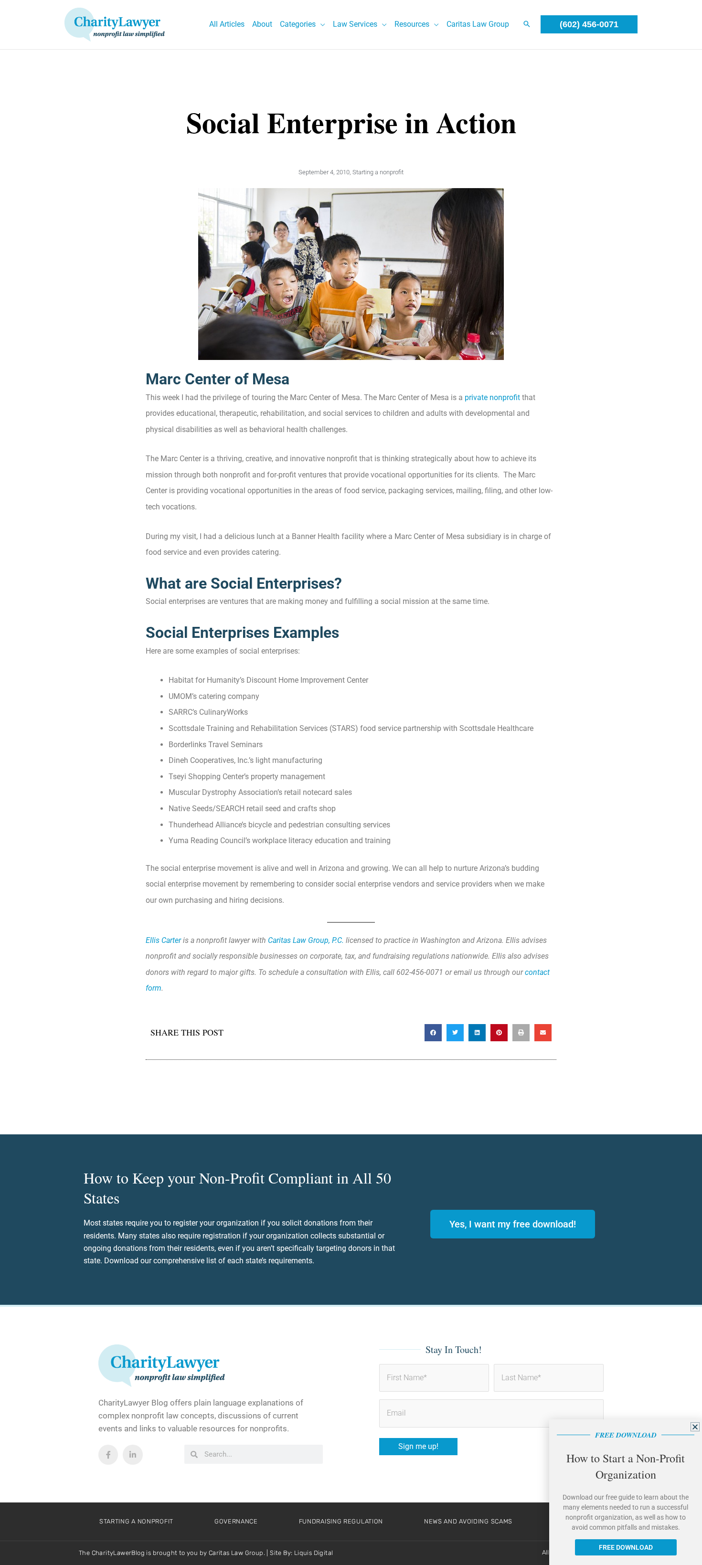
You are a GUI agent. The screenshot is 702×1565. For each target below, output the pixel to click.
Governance (236, 1521)
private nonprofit (492, 397)
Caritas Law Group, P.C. (306, 940)
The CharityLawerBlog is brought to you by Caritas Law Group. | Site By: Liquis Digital (206, 1552)
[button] (320, 24)
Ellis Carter (163, 940)
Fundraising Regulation (341, 1521)
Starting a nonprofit (378, 172)
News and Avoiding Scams (468, 1521)
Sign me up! (418, 1446)
